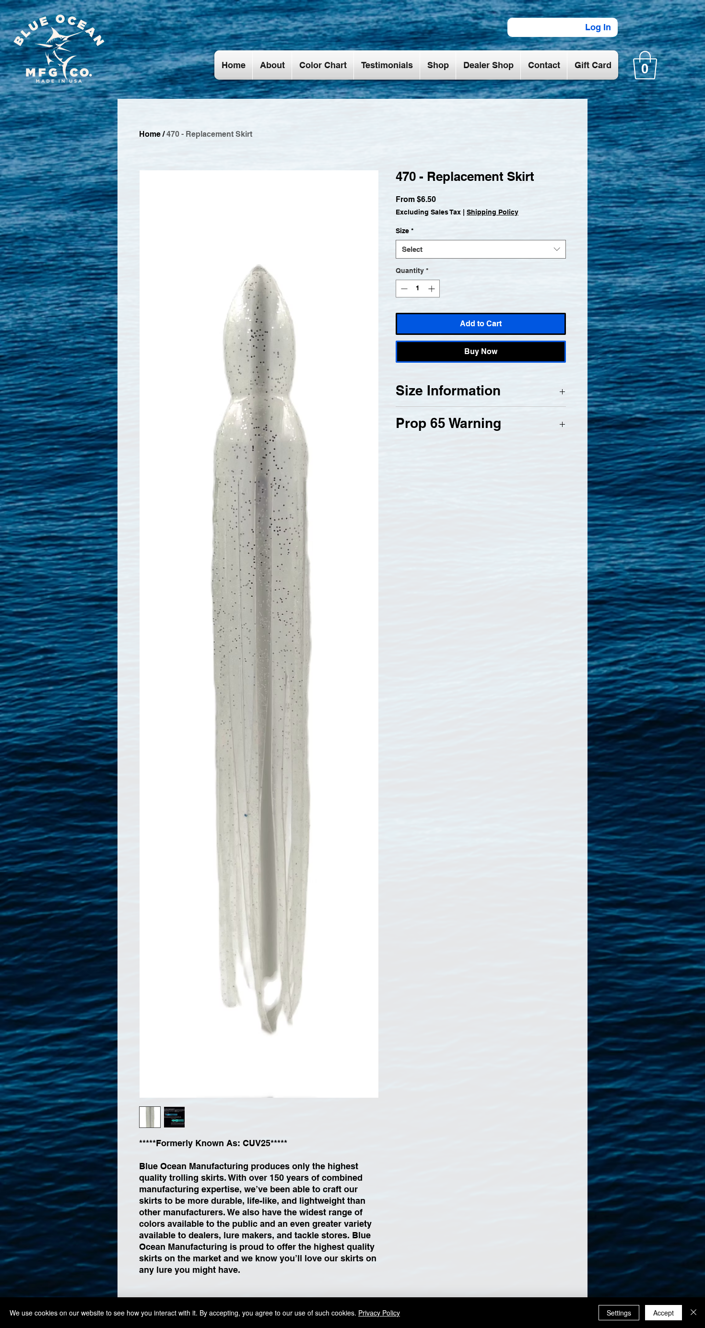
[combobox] (481, 249)
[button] (645, 65)
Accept (663, 1312)
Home (150, 134)
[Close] (693, 1312)
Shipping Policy (492, 212)
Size (404, 231)
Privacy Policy (379, 1312)
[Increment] (432, 288)
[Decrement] (403, 288)
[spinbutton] (417, 288)
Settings (619, 1312)
